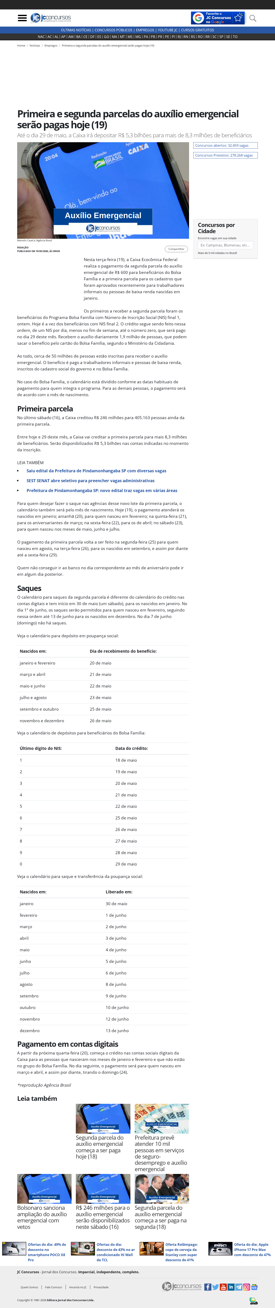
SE (228, 36)
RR (207, 36)
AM (70, 36)
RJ (179, 36)
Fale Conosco (53, 1287)
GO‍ (106, 36)
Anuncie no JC (78, 1287)
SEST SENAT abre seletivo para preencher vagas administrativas (90, 480)
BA (78, 36)
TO (235, 36)
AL (56, 36)
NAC (41, 36)
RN (185, 36)
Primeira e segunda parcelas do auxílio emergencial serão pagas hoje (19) (108, 45)
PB (153, 36)
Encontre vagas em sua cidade (217, 238)
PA (146, 36)
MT (122, 36)
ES (99, 36)
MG (138, 36)
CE (85, 36)
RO (200, 36)
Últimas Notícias (76, 30)
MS (130, 36)
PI (173, 36)
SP (221, 36)
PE (167, 36)
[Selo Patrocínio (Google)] (218, 17)
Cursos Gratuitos (197, 30)
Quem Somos (29, 1287)
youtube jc (167, 30)
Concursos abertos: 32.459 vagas (222, 145)
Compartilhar (176, 249)
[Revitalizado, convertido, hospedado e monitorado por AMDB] (254, 1300)
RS (193, 36)
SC (214, 36)
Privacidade (101, 1287)
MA (114, 36)
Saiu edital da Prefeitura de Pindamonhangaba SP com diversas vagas (96, 471)
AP (63, 36)
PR (160, 36)
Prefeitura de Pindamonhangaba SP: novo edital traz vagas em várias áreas (102, 490)
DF (92, 36)
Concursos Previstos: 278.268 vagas (224, 155)
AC (49, 36)
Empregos (145, 30)
